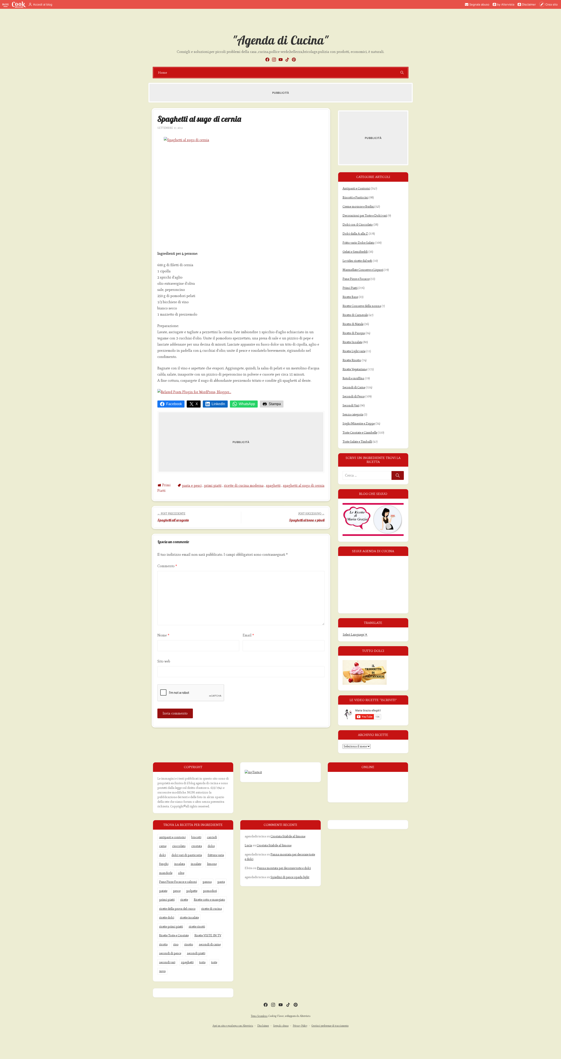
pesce (177, 891)
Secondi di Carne (354, 387)
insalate (196, 864)
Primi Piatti (350, 288)
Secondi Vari (351, 405)
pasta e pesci (192, 485)
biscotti (196, 837)
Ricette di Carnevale (355, 315)
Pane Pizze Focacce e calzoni (178, 882)
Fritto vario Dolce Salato (359, 243)
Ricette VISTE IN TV (207, 935)
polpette (191, 891)
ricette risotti (197, 926)
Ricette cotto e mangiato (209, 900)
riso (176, 944)
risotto (188, 944)
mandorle (165, 873)
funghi (163, 864)
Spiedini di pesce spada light (289, 877)
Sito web (163, 661)
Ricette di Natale (353, 324)
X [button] (197, 404)
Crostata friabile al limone (287, 836)
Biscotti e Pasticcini (355, 197)
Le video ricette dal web (357, 261)
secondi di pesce (170, 953)
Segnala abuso (479, 4)
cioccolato (179, 846)
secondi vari (167, 962)
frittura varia (216, 855)
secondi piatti (196, 953)
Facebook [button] (174, 404)
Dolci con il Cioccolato (358, 224)
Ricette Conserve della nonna (362, 306)
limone (212, 864)
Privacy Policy (300, 1025)
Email (248, 635)
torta (202, 962)
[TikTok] (287, 59)
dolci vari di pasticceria (186, 855)
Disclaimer (529, 4)
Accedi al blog (42, 4)
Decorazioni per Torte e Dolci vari (365, 215)
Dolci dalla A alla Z (355, 234)
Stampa (275, 404)
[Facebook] (267, 59)
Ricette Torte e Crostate (174, 935)
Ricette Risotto (352, 360)
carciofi (212, 837)
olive (181, 873)
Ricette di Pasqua (354, 333)
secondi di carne (210, 944)
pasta (221, 882)
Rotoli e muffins (353, 378)
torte (214, 962)
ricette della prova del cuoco (177, 909)
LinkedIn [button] (218, 404)
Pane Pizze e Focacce (356, 279)
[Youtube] (280, 59)
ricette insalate (189, 917)
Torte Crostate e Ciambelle (360, 432)
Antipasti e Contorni (356, 188)
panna (207, 882)
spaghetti (273, 485)
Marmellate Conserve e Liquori (363, 270)
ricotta (163, 944)
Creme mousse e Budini (359, 206)
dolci (162, 855)
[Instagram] (274, 59)
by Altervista (505, 4)
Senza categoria (353, 414)
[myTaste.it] (253, 772)
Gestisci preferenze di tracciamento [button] (330, 1025)
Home (162, 73)
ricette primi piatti (171, 926)
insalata (179, 864)
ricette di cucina (211, 909)
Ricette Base (350, 297)
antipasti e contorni (172, 837)
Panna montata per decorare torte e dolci (284, 868)
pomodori (210, 891)
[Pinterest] (294, 59)
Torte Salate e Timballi (357, 441)
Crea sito (551, 4)
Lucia (248, 845)
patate (163, 891)
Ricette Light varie (354, 351)
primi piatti (213, 485)
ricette (184, 900)
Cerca (397, 475)
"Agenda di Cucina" (280, 40)
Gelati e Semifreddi (355, 252)
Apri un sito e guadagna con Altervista (232, 1025)
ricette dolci (166, 917)
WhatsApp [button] (247, 404)
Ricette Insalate (352, 342)
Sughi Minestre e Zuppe (359, 423)
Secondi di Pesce (354, 396)
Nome (163, 635)
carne (162, 846)
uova (162, 971)
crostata (196, 846)
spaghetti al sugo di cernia (303, 485)
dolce (211, 846)
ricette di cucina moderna (244, 485)
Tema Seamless (259, 1016)
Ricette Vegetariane (355, 369)
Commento (167, 566)
